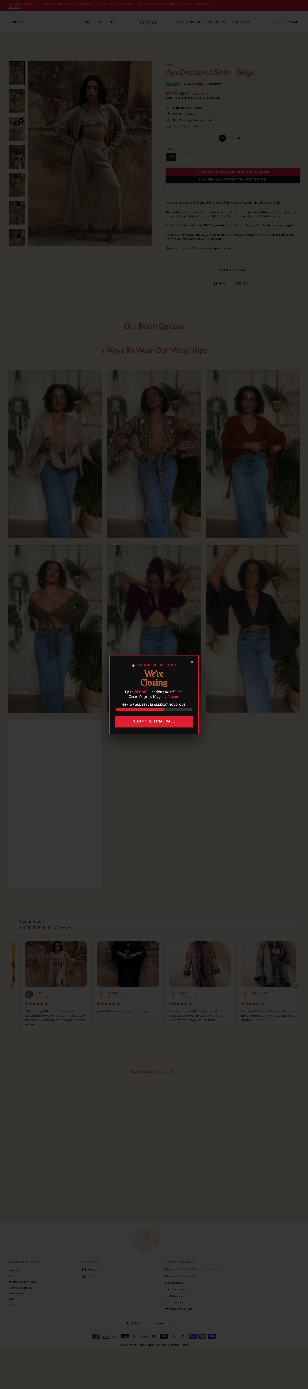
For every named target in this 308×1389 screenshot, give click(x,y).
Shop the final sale (154, 722)
